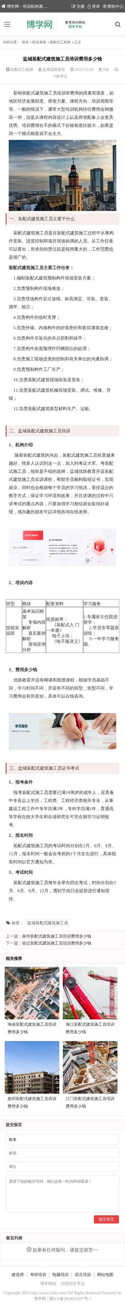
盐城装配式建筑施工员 (47, 923)
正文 (77, 42)
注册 (80, 6)
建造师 (18, 1275)
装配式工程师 (60, 42)
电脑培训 (60, 1275)
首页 (25, 42)
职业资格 (39, 42)
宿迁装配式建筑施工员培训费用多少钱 (56, 943)
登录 (96, 6)
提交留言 (106, 1219)
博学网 (40, 1299)
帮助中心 (115, 6)
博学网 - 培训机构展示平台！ (33, 6)
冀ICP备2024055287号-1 (70, 1299)
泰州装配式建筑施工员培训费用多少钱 (56, 936)
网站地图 (105, 1275)
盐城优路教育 (53, 69)
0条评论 (60, 76)
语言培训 (83, 1275)
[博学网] (62, 24)
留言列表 (14, 1238)
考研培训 (38, 1275)
